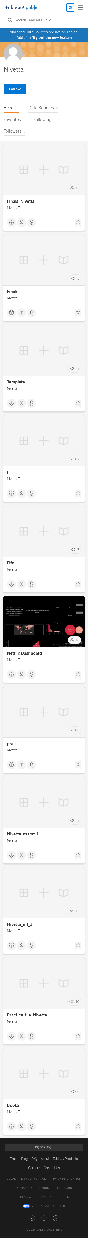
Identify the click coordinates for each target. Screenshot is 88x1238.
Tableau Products (65, 1159)
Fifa (10, 563)
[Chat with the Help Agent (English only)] (70, 7)
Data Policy (23, 1187)
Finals (12, 291)
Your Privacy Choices (48, 1206)
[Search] (9, 20)
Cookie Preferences (53, 1197)
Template (16, 382)
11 (77, 369)
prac (11, 743)
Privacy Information (65, 1178)
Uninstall (26, 1197)
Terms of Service (32, 1178)
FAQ (34, 1159)
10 (77, 1002)
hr (9, 472)
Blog (24, 1159)
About (45, 1159)
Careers (34, 1168)
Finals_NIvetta (21, 201)
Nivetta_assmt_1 (23, 834)
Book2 (13, 1105)
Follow (15, 88)
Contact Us (52, 1168)
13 (77, 640)
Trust (14, 1159)
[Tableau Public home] (21, 7)
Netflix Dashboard (24, 653)
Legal (11, 1178)
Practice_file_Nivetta (27, 1015)
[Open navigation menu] (80, 7)
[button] (32, 1218)
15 (77, 911)
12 (77, 188)
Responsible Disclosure (55, 1187)
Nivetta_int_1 (19, 924)
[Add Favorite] (78, 223)
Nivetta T (13, 208)
